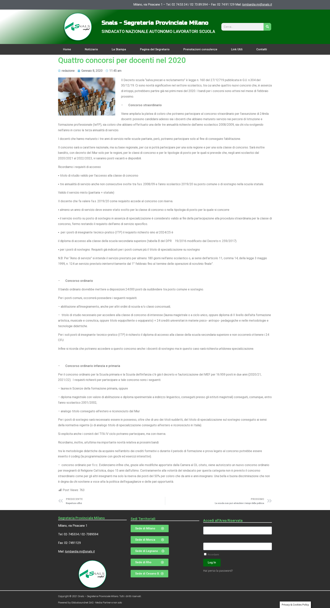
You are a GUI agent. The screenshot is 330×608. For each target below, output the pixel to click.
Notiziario (91, 49)
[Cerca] (267, 27)
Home (67, 49)
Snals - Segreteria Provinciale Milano (155, 22)
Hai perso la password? (218, 570)
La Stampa (119, 49)
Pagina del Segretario (155, 49)
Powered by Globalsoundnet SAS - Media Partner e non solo (90, 602)
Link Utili (237, 49)
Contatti (261, 49)
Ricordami (213, 554)
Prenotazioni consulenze (200, 49)
